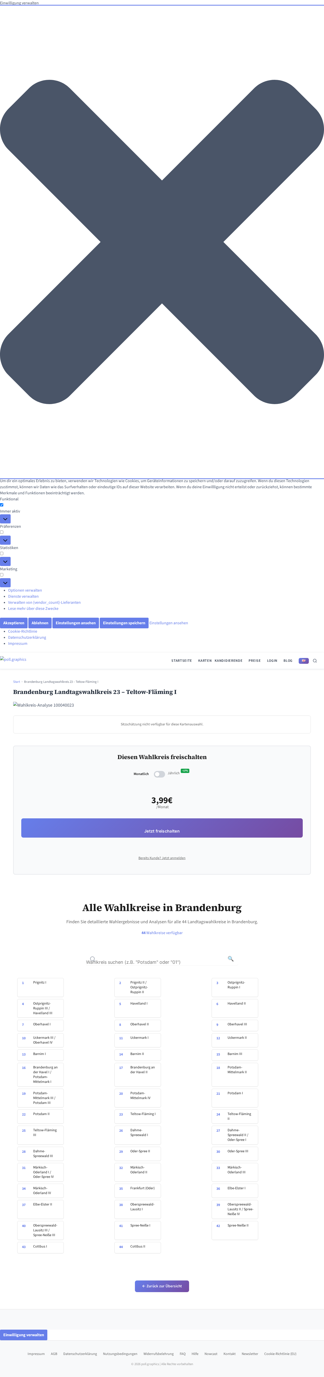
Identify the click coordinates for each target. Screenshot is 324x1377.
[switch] (159, 774)
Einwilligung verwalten (23, 1335)
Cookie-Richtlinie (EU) (280, 1353)
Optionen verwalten (25, 590)
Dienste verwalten (23, 596)
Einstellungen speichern (124, 623)
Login (272, 660)
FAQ (183, 1353)
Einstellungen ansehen (76, 623)
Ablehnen (40, 623)
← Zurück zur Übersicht (162, 1286)
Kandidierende (228, 660)
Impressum (17, 643)
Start (16, 682)
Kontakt (230, 1353)
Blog (288, 660)
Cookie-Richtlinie (22, 631)
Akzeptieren (13, 623)
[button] (162, 242)
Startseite (181, 660)
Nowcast (211, 1353)
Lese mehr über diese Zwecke (33, 608)
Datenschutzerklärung (27, 637)
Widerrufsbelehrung (159, 1353)
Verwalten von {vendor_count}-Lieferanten (44, 602)
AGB (54, 1353)
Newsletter (250, 1353)
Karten (205, 660)
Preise (255, 660)
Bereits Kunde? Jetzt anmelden (162, 858)
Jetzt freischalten (162, 831)
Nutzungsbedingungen (120, 1353)
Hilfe (195, 1353)
